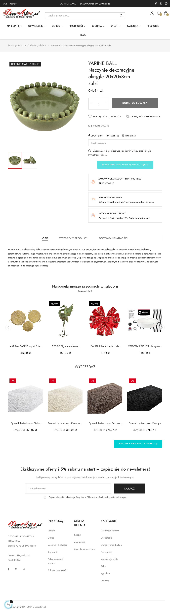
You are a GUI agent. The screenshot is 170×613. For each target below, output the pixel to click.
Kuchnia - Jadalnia (109, 559)
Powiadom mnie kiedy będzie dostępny (125, 164)
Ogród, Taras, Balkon (111, 545)
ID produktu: (94, 125)
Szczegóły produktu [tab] (73, 238)
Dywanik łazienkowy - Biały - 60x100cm (25, 423)
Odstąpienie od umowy (55, 561)
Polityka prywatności (58, 570)
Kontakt (13, 3)
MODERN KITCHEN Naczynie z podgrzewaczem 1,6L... (145, 346)
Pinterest (130, 135)
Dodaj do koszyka (135, 103)
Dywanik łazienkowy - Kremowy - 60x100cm (65, 423)
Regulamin (53, 552)
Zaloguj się (79, 542)
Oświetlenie (106, 537)
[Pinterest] (161, 3)
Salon (103, 566)
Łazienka (105, 580)
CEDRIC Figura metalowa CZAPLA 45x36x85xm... (65, 346)
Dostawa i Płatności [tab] (113, 238)
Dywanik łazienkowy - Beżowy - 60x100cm (105, 423)
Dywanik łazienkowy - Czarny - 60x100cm (145, 423)
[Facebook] (156, 3)
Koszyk (77, 534)
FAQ (4, 3)
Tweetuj (114, 135)
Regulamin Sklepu (129, 150)
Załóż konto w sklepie (84, 549)
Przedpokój (106, 552)
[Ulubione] (159, 13)
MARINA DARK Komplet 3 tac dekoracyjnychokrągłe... (25, 346)
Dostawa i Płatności (57, 545)
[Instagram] (166, 3)
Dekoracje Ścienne (110, 530)
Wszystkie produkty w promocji (138, 443)
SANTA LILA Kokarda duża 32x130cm (105, 346)
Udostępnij (97, 135)
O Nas (51, 537)
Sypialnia (105, 573)
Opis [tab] (45, 238)
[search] (121, 15)
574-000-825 (101, 3)
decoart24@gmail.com (19, 555)
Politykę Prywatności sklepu (112, 497)
